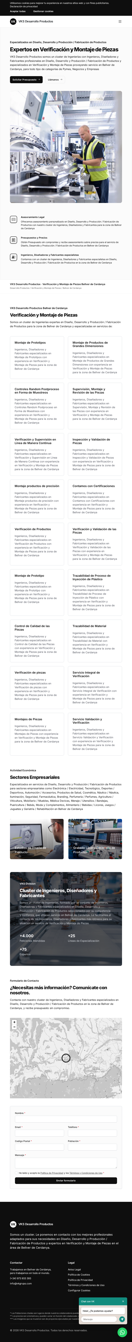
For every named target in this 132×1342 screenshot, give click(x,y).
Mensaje (20, 1155)
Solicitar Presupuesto (25, 79)
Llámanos (53, 79)
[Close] (123, 1301)
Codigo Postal (23, 1141)
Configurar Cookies (79, 1290)
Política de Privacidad (51, 1173)
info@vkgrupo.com (21, 1283)
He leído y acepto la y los (61, 1173)
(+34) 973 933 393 (20, 1278)
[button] (66, 1058)
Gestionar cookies (43, 11)
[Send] (122, 1319)
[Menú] (120, 21)
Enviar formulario (66, 1180)
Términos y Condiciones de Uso (85, 1173)
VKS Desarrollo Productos (35, 21)
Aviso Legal (74, 1269)
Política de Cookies (79, 1274)
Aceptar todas (18, 11)
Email (19, 1127)
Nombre (20, 1113)
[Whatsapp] (122, 1332)
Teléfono (73, 1127)
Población (74, 1141)
